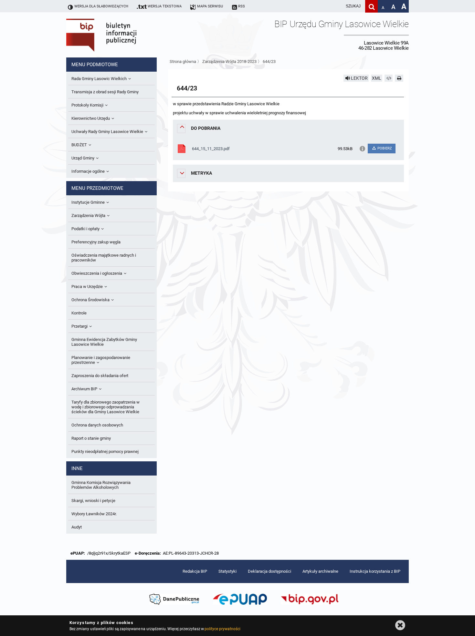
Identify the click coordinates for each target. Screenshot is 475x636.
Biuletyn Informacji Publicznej (119, 35)
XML (376, 78)
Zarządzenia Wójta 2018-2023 (229, 61)
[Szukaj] (371, 6)
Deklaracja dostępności (269, 571)
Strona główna (183, 61)
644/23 (269, 61)
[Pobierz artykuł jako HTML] (389, 78)
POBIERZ (384, 148)
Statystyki (227, 571)
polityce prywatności (222, 629)
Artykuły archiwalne (320, 571)
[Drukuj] (399, 78)
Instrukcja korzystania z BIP (375, 571)
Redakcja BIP (195, 571)
